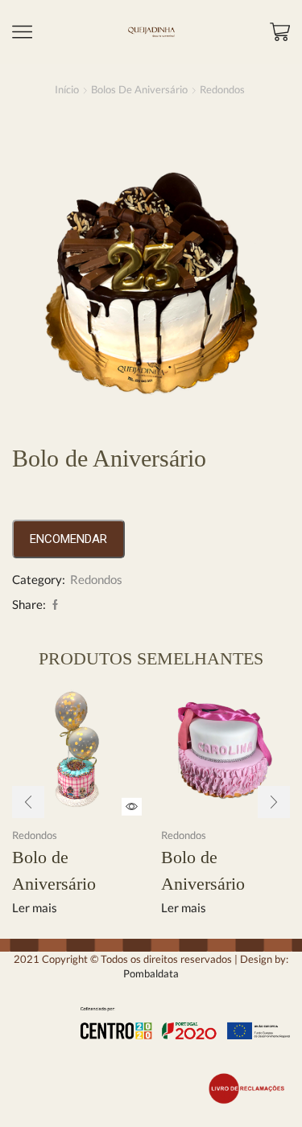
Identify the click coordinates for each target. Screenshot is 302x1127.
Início (67, 89)
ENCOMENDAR (68, 539)
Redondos (222, 89)
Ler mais (34, 908)
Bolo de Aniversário (54, 870)
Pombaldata (151, 973)
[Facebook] (53, 604)
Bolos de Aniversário (139, 89)
